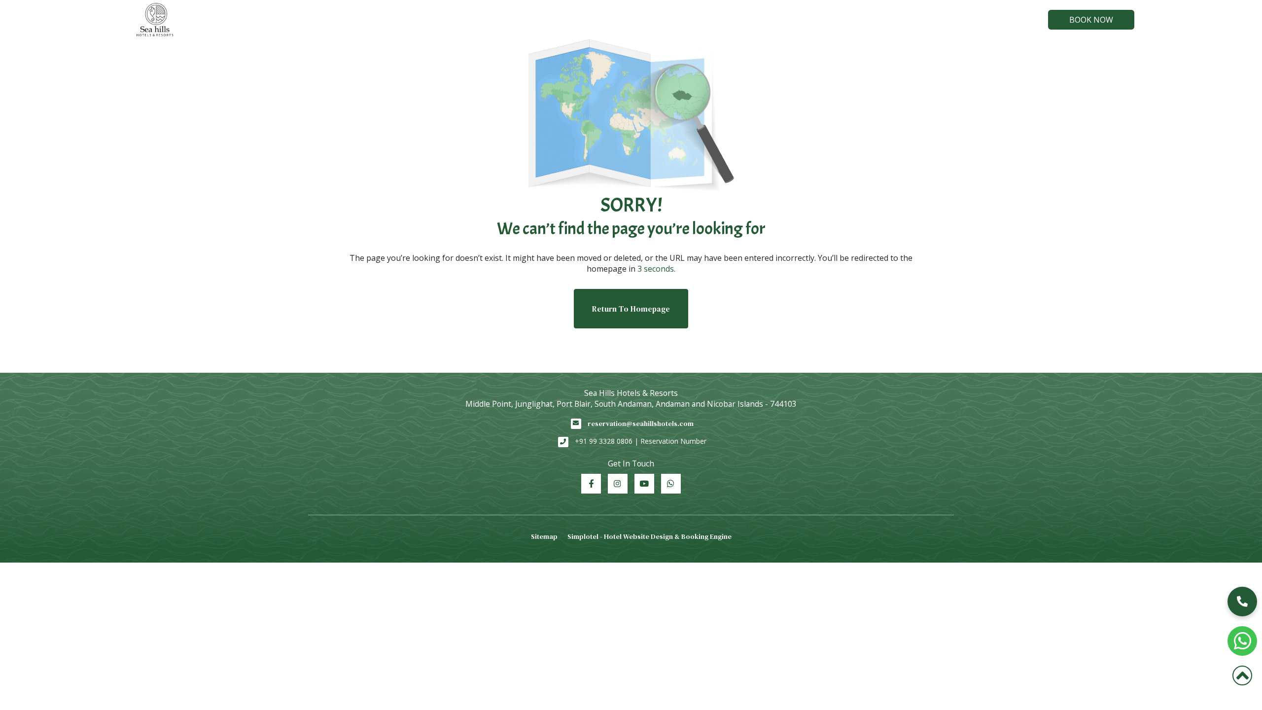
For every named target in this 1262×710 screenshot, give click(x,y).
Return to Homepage (631, 308)
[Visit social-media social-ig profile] (618, 484)
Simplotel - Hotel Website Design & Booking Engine (649, 536)
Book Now (1091, 19)
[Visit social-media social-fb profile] (591, 484)
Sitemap (544, 536)
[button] (1242, 601)
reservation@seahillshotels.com (641, 423)
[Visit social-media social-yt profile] (644, 484)
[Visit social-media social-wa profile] (671, 484)
